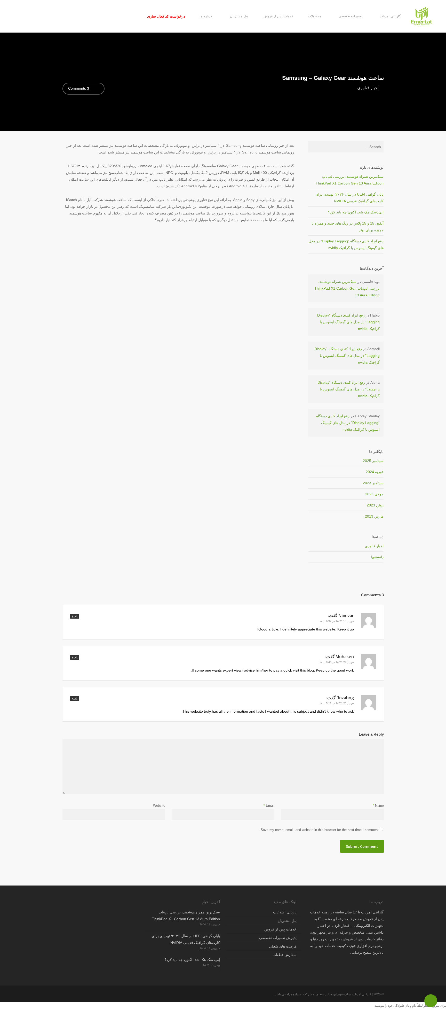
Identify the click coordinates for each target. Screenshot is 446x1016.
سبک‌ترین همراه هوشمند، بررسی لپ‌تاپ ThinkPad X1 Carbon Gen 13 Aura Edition (347, 288)
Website (159, 805)
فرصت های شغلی (283, 946)
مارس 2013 (374, 516)
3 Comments (79, 88)
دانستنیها (377, 557)
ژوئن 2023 (375, 505)
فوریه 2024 (375, 472)
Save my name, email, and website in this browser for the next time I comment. (319, 830)
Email (269, 805)
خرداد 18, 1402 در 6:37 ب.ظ (336, 621)
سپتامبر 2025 (373, 461)
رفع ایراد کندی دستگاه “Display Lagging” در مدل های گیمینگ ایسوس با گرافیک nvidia (348, 322)
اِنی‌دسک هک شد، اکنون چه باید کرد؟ (356, 212)
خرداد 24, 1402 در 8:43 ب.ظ (336, 662)
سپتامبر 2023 (373, 483)
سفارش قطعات (285, 955)
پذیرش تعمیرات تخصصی (278, 938)
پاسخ (74, 616)
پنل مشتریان (287, 921)
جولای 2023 (374, 494)
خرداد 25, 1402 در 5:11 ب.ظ (336, 703)
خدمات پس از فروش (280, 929)
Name (378, 805)
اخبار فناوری (368, 88)
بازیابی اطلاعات (285, 912)
